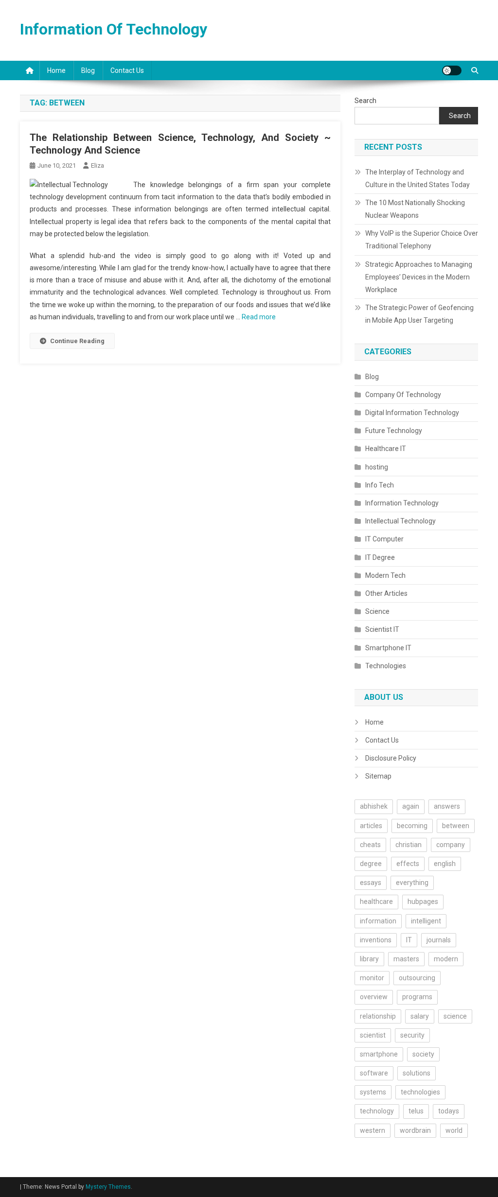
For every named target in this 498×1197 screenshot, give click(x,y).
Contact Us (127, 70)
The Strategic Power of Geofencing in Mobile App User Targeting (419, 314)
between (455, 826)
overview (374, 997)
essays (370, 882)
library (369, 959)
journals (439, 940)
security (412, 1035)
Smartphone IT (388, 648)
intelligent (426, 921)
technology (377, 1111)
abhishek (374, 806)
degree (371, 863)
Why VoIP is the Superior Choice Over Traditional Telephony (421, 239)
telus (416, 1111)
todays (448, 1111)
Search (365, 100)
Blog (88, 70)
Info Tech (379, 485)
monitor (372, 978)
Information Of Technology (113, 29)
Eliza (97, 165)
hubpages (423, 901)
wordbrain (415, 1130)
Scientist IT (382, 629)
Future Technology (393, 430)
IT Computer (384, 539)
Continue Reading (77, 341)
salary (419, 1016)
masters (406, 959)
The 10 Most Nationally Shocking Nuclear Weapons (415, 209)
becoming (412, 826)
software (374, 1073)
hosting (376, 467)
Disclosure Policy (390, 758)
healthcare (376, 901)
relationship (378, 1016)
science (455, 1016)
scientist (373, 1035)
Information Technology (402, 503)
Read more (259, 317)
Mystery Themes (108, 1186)
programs (417, 997)
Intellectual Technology (400, 521)
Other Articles (386, 593)
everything (412, 882)
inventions (375, 940)
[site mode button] (452, 70)
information (378, 921)
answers (447, 806)
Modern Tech (385, 575)
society (423, 1054)
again (410, 806)
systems (373, 1092)
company (450, 845)
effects (407, 863)
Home (56, 70)
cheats (370, 845)
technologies (420, 1092)
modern (446, 959)
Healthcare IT (385, 448)
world (453, 1130)
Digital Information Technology (412, 412)
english (445, 863)
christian (408, 845)
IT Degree (380, 557)
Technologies (385, 666)
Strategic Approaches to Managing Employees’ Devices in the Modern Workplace (418, 277)
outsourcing (417, 978)
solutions (416, 1073)
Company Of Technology (403, 395)
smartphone (379, 1054)
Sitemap (378, 776)
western (372, 1130)
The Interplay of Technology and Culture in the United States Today (417, 178)
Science (377, 611)
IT (409, 940)
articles (371, 826)
